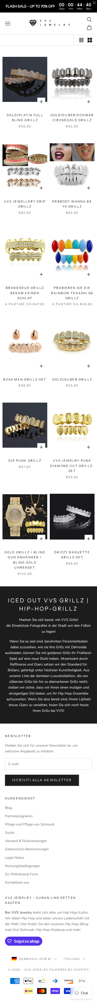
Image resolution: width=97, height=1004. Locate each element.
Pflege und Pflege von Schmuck (29, 824)
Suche (9, 832)
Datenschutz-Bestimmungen (27, 849)
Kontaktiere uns (17, 882)
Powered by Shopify (69, 969)
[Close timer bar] (94, 2)
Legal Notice (14, 857)
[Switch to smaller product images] (90, 40)
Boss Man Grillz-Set (24, 379)
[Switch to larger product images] (81, 40)
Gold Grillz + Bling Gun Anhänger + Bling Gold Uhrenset (24, 559)
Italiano (72, 959)
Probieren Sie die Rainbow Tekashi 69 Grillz (72, 293)
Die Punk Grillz (24, 460)
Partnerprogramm (19, 816)
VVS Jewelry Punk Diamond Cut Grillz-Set (72, 466)
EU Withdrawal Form (21, 874)
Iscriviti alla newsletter (42, 780)
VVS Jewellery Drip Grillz (25, 204)
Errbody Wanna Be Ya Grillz (72, 204)
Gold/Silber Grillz (72, 379)
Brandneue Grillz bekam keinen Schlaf (25, 293)
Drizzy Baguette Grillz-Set (72, 554)
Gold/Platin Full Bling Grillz (24, 117)
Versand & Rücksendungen (26, 841)
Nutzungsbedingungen (22, 866)
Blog (8, 807)
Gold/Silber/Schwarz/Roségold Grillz (72, 117)
